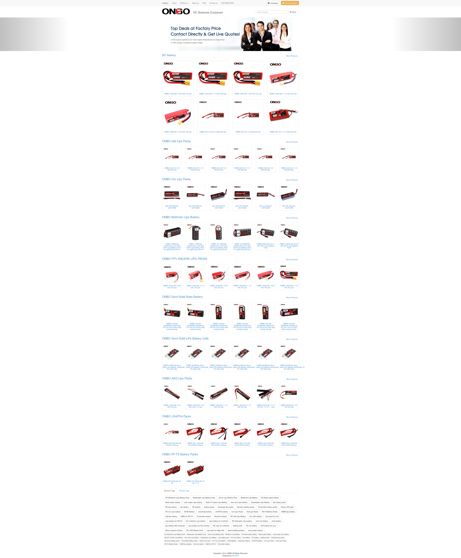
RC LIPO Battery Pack (194, 530)
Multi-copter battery (172, 502)
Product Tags (184, 490)
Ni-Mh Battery (189, 511)
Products (183, 3)
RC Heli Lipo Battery (238, 516)
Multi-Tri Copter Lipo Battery (216, 502)
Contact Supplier (290, 3)
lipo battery (184, 507)
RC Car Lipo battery (173, 511)
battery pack (237, 525)
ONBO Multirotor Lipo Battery (181, 217)
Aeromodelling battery (236, 530)
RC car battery (251, 525)
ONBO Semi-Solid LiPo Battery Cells (185, 338)
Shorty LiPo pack (287, 507)
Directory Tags (169, 490)
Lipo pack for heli (271, 516)
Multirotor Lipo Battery (249, 497)
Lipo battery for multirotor (218, 521)
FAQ (204, 3)
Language (273, 3)
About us (195, 3)
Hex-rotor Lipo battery (239, 502)
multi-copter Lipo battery (193, 502)
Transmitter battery (203, 516)
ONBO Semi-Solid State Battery (182, 296)
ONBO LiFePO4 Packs (176, 416)
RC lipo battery (171, 507)
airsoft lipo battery (205, 511)
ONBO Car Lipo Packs (176, 179)
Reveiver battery (220, 516)
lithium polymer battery (174, 530)
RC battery (169, 55)
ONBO (165, 3)
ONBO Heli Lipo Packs (176, 141)
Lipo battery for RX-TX (173, 521)
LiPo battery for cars (268, 525)
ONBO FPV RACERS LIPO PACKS (184, 258)
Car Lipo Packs (237, 511)
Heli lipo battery (171, 516)
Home (174, 3)
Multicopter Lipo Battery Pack (204, 497)
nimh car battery (262, 521)
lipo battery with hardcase (175, 525)
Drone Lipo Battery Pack (228, 497)
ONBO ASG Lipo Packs (177, 378)
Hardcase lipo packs (225, 507)
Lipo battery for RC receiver (198, 525)
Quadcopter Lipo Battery (260, 502)
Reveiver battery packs (245, 507)
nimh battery (276, 521)
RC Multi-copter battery (270, 497)
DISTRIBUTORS (227, 3)
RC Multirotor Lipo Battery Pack (177, 497)
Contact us (213, 3)
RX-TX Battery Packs (270, 511)
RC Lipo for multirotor (221, 525)
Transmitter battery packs (267, 507)
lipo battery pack (279, 502)
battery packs (209, 507)
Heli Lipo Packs (252, 511)
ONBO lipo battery (288, 511)
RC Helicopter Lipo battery (242, 521)
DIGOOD (235, 555)
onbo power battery (255, 530)
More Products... (292, 56)
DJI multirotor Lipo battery (196, 521)
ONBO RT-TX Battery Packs (180, 454)
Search (293, 12)
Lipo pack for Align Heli (215, 530)
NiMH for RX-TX (187, 516)
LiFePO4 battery (221, 511)
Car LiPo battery (255, 516)
